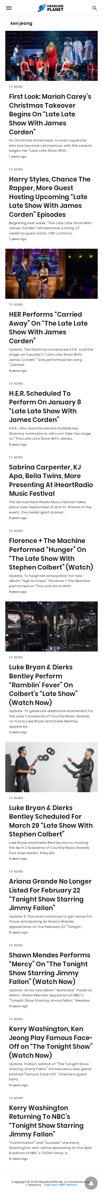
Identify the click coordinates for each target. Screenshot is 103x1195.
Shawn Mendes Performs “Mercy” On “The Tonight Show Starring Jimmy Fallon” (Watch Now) (49, 968)
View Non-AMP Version (60, 1185)
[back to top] (91, 1183)
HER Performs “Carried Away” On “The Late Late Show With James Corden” (48, 327)
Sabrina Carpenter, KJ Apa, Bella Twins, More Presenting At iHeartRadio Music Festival (51, 480)
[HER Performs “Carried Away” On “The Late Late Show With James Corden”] (51, 274)
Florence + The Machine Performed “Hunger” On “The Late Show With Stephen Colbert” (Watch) (51, 554)
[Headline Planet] (51, 8)
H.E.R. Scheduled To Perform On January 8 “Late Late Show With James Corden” (45, 406)
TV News (16, 87)
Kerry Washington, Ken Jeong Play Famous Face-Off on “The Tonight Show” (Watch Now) (51, 1042)
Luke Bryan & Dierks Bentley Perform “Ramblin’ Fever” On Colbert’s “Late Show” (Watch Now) (43, 685)
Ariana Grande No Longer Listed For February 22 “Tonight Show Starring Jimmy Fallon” (50, 894)
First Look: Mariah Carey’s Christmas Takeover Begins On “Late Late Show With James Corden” (50, 114)
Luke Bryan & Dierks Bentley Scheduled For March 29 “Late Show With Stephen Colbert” (51, 821)
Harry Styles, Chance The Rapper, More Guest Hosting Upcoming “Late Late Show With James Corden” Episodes (50, 197)
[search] (95, 8)
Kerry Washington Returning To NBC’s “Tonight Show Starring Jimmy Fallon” (46, 1121)
